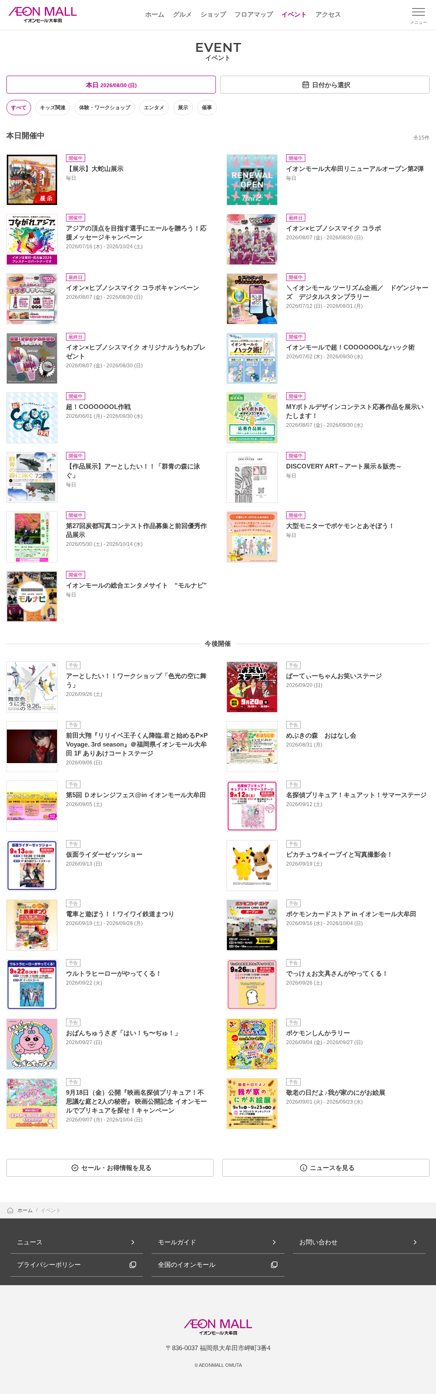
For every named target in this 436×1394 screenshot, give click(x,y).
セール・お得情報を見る (116, 1167)
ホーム (25, 1210)
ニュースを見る (332, 1167)
